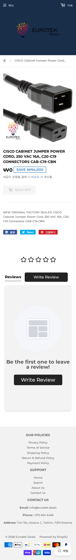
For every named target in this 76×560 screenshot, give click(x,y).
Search (38, 482)
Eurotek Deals (25, 536)
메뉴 (11, 5)
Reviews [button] (13, 277)
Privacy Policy (38, 442)
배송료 (35, 176)
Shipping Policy (38, 453)
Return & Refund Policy (38, 458)
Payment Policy (38, 463)
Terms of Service (38, 447)
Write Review (46, 277)
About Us (38, 487)
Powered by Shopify (53, 536)
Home (38, 477)
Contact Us (38, 492)
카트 (69, 5)
